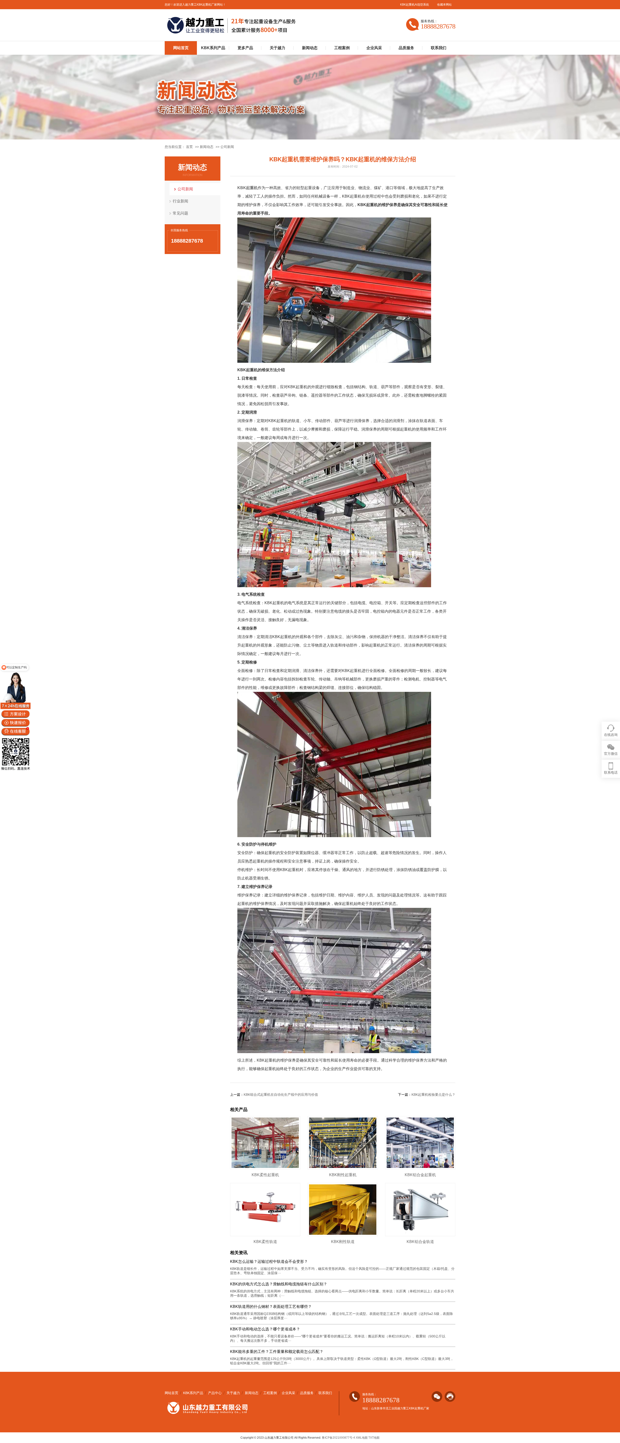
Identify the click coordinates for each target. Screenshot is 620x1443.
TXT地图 (374, 1437)
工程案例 (342, 48)
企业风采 (374, 48)
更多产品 (245, 48)
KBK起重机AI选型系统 (414, 4)
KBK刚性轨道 (343, 1242)
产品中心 (215, 1393)
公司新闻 (227, 147)
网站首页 (181, 48)
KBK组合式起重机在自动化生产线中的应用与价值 (281, 1094)
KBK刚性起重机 (342, 1175)
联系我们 (438, 48)
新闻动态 (310, 48)
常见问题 (180, 213)
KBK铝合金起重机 (420, 1175)
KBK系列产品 (213, 48)
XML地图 (362, 1437)
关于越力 (277, 48)
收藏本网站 (444, 4)
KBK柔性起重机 (265, 1175)
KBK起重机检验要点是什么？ (433, 1094)
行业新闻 (180, 201)
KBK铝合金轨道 (420, 1242)
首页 (189, 147)
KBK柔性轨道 (265, 1242)
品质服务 (406, 48)
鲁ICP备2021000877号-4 (338, 1437)
